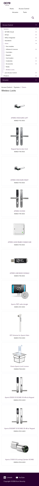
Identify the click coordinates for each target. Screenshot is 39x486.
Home (12, 8)
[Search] (32, 17)
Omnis (6, 43)
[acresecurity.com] (19, 4)
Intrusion (15, 12)
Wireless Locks (10, 69)
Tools (25, 12)
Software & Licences (12, 49)
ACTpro (7, 35)
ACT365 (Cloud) (9, 32)
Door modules (10, 46)
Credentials (9, 61)
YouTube (22, 477)
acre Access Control (11, 72)
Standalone (8, 40)
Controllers (9, 52)
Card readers (9, 58)
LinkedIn (9, 477)
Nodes (8, 66)
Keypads (8, 55)
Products (6, 76)
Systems (6, 29)
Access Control (24, 8)
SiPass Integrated (10, 37)
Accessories (9, 64)
